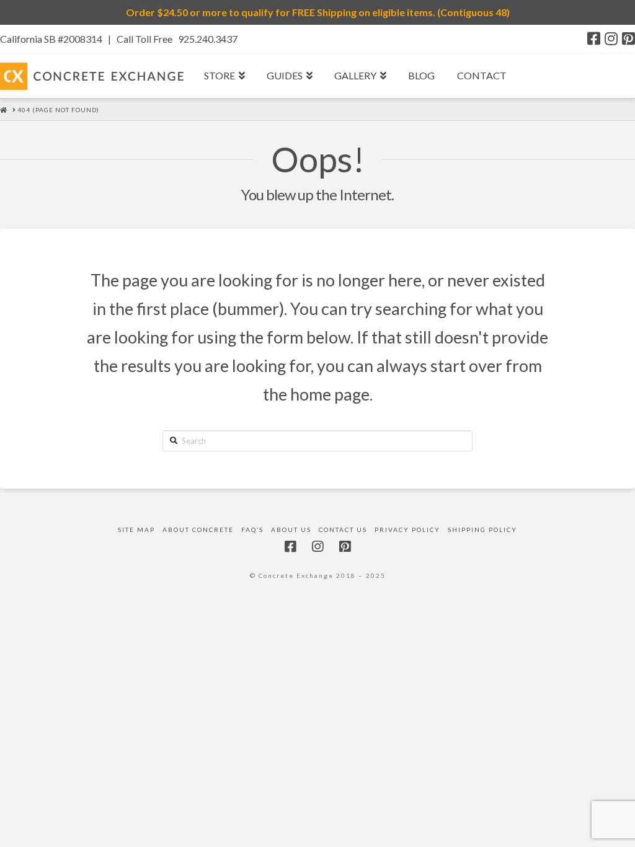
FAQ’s (252, 529)
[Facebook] (593, 38)
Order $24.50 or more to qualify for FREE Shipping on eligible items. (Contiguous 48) (318, 12)
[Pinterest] (628, 38)
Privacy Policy (407, 529)
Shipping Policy (482, 529)
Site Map (136, 529)
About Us (291, 529)
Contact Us (343, 529)
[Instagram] (611, 38)
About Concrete (198, 529)
